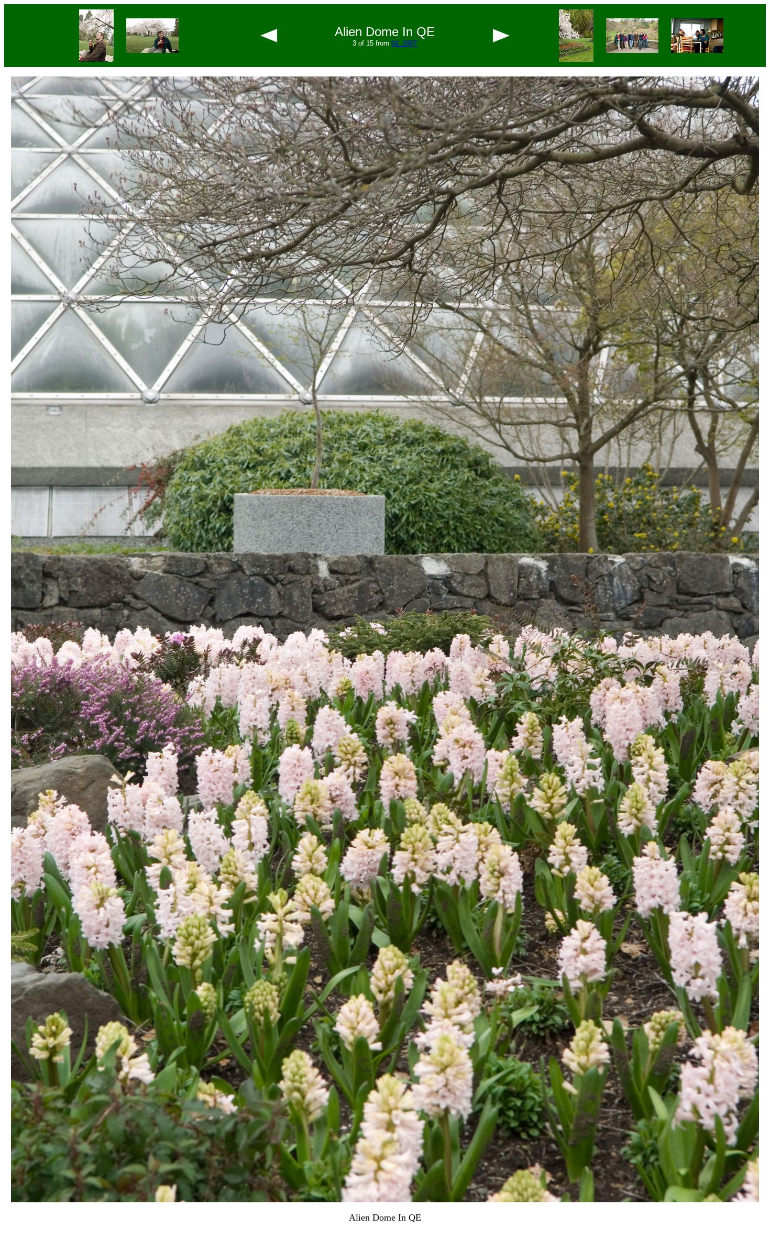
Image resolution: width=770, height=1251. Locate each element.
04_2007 (404, 43)
